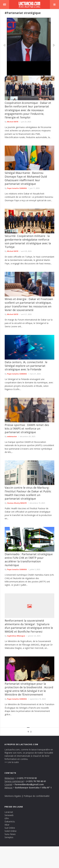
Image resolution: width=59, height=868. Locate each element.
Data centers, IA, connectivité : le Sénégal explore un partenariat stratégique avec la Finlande (26, 365)
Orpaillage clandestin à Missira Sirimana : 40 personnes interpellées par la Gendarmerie (28, 66)
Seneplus (9, 837)
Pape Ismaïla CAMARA (17, 188)
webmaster (12, 436)
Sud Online (10, 827)
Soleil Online (10, 831)
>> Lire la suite (12, 762)
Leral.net (9, 812)
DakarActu (10, 821)
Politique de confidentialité (36, 796)
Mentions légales (13, 796)
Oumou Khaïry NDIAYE (17, 503)
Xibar (7, 824)
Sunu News (10, 834)
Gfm (7, 818)
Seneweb (9, 815)
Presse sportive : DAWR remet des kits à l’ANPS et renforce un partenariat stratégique (27, 428)
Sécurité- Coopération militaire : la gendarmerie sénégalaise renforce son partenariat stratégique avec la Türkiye (28, 241)
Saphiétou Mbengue (16, 636)
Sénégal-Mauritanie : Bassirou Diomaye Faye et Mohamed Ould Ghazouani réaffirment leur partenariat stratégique (26, 178)
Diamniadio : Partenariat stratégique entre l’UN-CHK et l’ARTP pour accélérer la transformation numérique (29, 559)
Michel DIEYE (12, 122)
